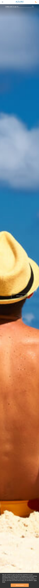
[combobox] (18, 7)
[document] (19, 580)
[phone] (35, 2)
